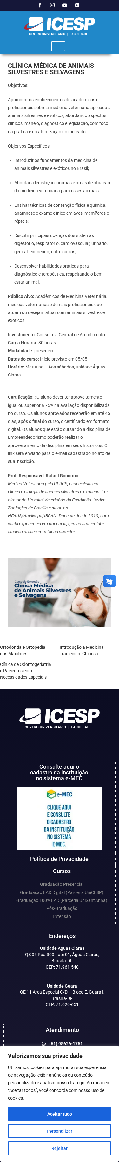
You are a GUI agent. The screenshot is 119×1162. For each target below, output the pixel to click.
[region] (59, 1104)
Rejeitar (59, 1148)
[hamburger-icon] (58, 46)
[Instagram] (52, 5)
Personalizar (59, 1131)
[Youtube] (64, 5)
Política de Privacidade (59, 859)
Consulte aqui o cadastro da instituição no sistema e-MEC (59, 772)
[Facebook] (40, 5)
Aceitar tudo (59, 1113)
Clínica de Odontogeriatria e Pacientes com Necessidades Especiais (25, 671)
